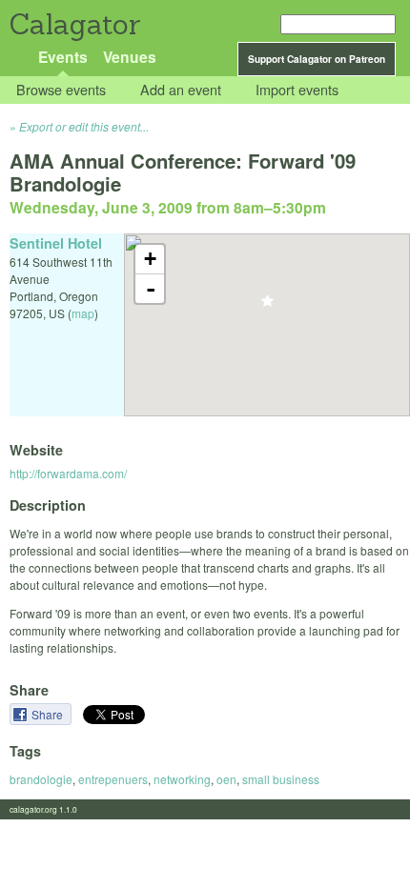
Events (63, 57)
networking (182, 779)
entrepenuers (113, 779)
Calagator (74, 24)
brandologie (41, 779)
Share (48, 714)
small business (280, 779)
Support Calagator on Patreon (316, 59)
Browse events (61, 90)
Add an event (180, 90)
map (83, 313)
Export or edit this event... (84, 126)
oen (226, 779)
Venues (129, 57)
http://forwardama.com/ (68, 473)
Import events (297, 90)
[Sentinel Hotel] (267, 306)
